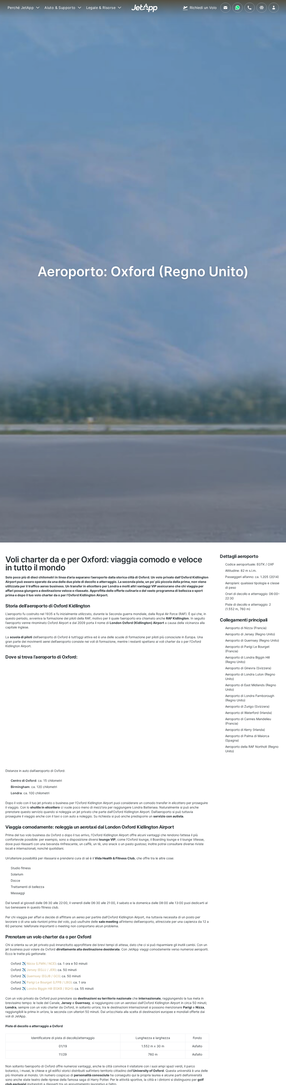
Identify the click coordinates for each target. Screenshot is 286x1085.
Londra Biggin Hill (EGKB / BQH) (50, 988)
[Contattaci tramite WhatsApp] (237, 7)
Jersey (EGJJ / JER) (41, 970)
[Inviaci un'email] (225, 7)
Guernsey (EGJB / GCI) (43, 976)
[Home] (144, 7)
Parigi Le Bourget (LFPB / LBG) (49, 982)
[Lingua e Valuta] (262, 7)
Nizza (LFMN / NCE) (41, 963)
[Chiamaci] (249, 7)
